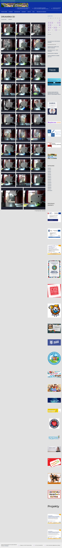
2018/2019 (49, 176)
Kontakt (29, 11)
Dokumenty (24, 11)
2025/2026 (49, 187)
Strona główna (4, 11)
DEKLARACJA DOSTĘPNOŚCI (41, 11)
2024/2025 (10, 19)
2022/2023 (49, 182)
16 (48, 27)
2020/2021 (49, 179)
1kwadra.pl (6, 545)
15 (59, 25)
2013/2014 (49, 168)
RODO (33, 11)
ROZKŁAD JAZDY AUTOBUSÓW (53, 53)
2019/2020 (49, 177)
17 (50, 27)
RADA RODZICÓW (17, 11)
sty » (50, 34)
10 (50, 25)
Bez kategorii (50, 190)
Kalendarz (11, 11)
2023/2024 (49, 184)
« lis (48, 34)
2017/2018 (49, 174)
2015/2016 (49, 171)
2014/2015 (49, 169)
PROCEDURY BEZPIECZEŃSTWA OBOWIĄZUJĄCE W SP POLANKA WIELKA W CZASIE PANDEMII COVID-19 (54, 93)
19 (54, 27)
